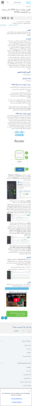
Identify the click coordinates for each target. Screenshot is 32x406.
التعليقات (15, 331)
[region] (16, 397)
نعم (29, 331)
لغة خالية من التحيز (13, 25)
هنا (12, 128)
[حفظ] (13, 18)
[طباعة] (3, 18)
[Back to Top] (5, 317)
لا (23, 331)
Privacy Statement (17, 398)
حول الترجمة (3, 25)
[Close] (29, 391)
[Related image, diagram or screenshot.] (19, 173)
